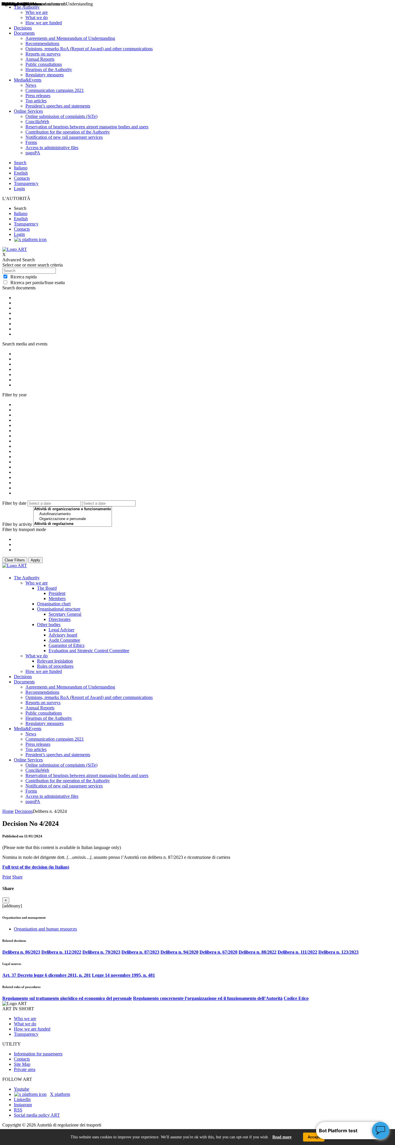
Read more (281, 1137)
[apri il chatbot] (380, 1130)
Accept (314, 1137)
